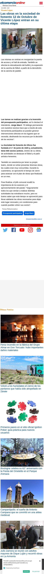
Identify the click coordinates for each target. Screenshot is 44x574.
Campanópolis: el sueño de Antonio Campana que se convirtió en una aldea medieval (21, 512)
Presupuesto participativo (12, 213)
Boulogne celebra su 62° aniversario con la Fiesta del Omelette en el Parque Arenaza (21, 471)
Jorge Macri (29, 213)
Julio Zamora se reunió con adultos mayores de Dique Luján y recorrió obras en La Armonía (21, 553)
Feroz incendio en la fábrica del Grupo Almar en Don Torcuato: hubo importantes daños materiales (22, 347)
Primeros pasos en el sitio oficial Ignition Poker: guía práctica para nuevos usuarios (21, 430)
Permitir (26, 571)
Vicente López (6, 10)
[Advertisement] (22, 95)
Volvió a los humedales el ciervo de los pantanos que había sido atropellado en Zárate (21, 389)
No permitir (36, 571)
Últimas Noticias (7, 310)
